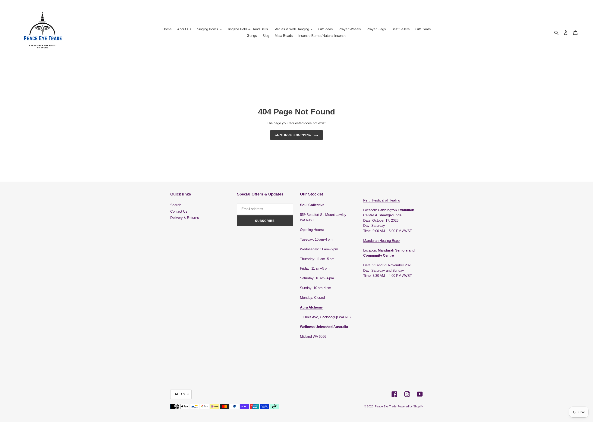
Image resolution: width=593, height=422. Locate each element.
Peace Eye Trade (386, 406)
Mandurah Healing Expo (381, 240)
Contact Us (178, 211)
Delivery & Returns (184, 218)
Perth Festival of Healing (381, 200)
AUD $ (180, 394)
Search (175, 205)
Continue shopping (293, 135)
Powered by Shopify (410, 406)
